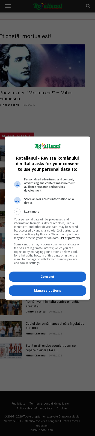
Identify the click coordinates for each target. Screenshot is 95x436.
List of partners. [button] (70, 238)
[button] (47, 211)
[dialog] (47, 218)
